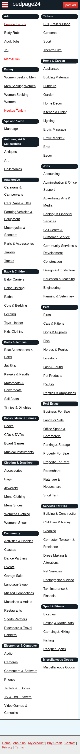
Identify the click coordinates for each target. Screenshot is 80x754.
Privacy (7, 747)
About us (19, 743)
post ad (70, 5)
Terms (19, 747)
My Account (36, 743)
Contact (69, 743)
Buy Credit (54, 743)
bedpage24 (26, 3)
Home (6, 743)
